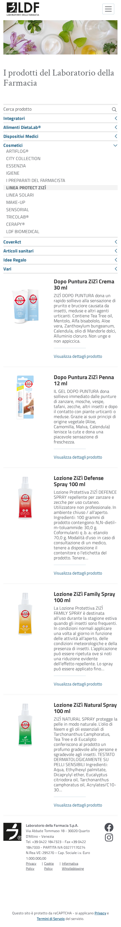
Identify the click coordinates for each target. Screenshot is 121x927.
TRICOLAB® (17, 216)
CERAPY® (15, 224)
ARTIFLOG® (17, 151)
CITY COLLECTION (23, 158)
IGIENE (12, 173)
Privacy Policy (31, 866)
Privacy (100, 913)
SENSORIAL (17, 209)
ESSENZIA (16, 165)
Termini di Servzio (51, 918)
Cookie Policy (49, 866)
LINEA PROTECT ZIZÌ (26, 187)
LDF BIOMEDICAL (22, 231)
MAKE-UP (15, 202)
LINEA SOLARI (20, 195)
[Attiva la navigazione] (108, 9)
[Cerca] (114, 109)
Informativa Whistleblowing (73, 866)
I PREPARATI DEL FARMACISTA (35, 180)
